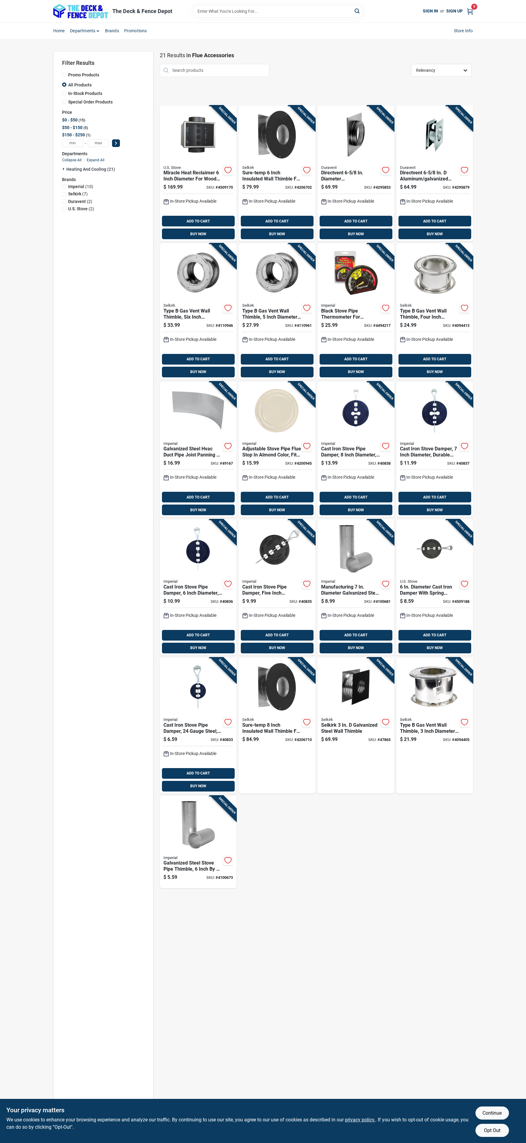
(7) (78, 193)
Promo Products (83, 74)
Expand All (95, 160)
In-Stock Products (85, 93)
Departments (82, 30)
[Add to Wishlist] (228, 170)
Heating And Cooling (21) (90, 169)
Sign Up (454, 11)
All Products (80, 84)
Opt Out (492, 1130)
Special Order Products (90, 101)
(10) (80, 186)
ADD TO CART (198, 221)
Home (59, 30)
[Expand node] (64, 169)
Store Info (463, 30)
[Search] (357, 11)
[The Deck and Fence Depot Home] (80, 11)
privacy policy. (360, 1120)
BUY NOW (198, 234)
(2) (80, 201)
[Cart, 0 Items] (470, 11)
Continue (492, 1113)
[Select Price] (116, 143)
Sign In (430, 11)
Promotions (135, 30)
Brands (112, 30)
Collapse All (72, 160)
